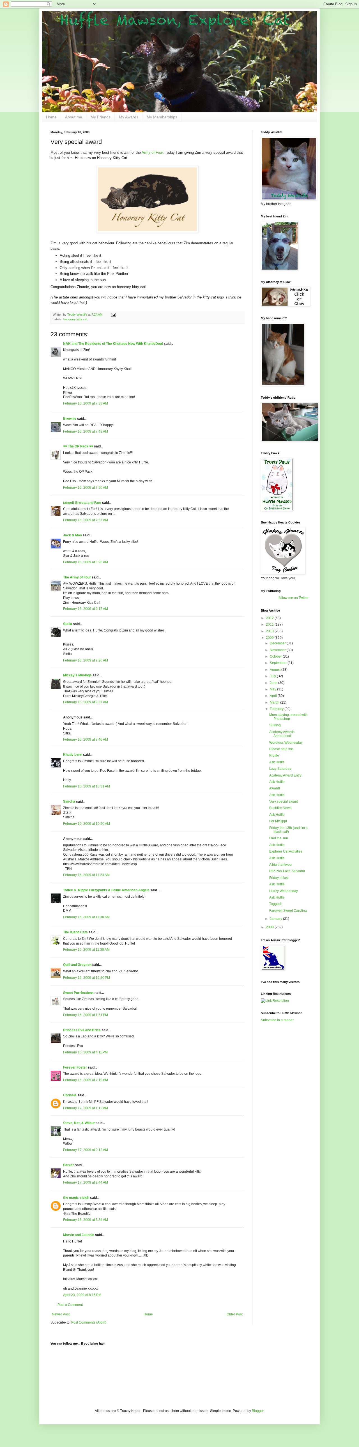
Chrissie (70, 1095)
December (278, 643)
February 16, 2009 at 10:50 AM (86, 824)
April (274, 696)
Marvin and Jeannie (78, 1235)
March (275, 702)
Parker (68, 1165)
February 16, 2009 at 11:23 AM (86, 875)
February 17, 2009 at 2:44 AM (85, 1182)
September (278, 663)
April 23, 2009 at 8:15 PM (82, 1295)
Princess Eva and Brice (82, 1030)
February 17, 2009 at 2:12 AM (85, 1150)
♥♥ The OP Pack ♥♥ (78, 446)
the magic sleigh (76, 1198)
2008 (270, 927)
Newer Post (61, 1314)
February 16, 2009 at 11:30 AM (86, 917)
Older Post (235, 1314)
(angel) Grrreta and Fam (82, 503)
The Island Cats (75, 932)
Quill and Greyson (77, 965)
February (277, 709)
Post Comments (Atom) (88, 1322)
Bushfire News (280, 808)
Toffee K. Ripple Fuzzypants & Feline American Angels (106, 890)
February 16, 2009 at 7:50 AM (85, 488)
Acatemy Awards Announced (281, 734)
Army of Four (152, 152)
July (273, 676)
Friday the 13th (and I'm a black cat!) (288, 830)
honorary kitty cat (75, 319)
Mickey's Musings (77, 675)
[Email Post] (113, 314)
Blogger (258, 1411)
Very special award (283, 801)
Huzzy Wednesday (283, 891)
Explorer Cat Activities (285, 851)
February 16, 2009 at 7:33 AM (85, 403)
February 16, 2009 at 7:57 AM (85, 520)
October (276, 656)
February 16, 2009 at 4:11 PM (85, 1052)
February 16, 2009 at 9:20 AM (85, 660)
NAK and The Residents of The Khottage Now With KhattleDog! (113, 344)
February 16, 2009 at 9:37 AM (85, 702)
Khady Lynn (72, 755)
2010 (270, 631)
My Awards (128, 117)
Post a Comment (70, 1305)
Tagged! (275, 904)
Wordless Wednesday (286, 743)
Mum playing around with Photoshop (288, 717)
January (276, 919)
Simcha (69, 801)
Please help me (281, 749)
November (278, 650)
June (274, 683)
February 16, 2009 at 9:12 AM (85, 609)
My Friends (101, 117)
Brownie (69, 419)
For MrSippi (278, 821)
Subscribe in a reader (277, 1020)
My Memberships (162, 117)
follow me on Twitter (294, 598)
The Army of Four (77, 577)
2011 (270, 624)
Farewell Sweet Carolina (288, 911)
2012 (270, 618)
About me (73, 117)
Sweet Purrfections (78, 993)
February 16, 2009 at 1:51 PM (85, 1015)
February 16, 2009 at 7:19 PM (85, 1080)
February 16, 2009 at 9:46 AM (85, 739)
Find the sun (278, 838)
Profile (274, 755)
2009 (270, 638)
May (273, 689)
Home (51, 117)
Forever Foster (75, 1067)
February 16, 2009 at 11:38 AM (86, 950)
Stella (67, 624)
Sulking (275, 725)
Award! (274, 788)
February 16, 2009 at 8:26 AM (85, 562)
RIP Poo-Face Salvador (287, 871)
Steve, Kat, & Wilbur (79, 1123)
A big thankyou (280, 865)
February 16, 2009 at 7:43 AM (85, 431)
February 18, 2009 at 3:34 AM (85, 1220)
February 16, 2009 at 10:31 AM (86, 786)
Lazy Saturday (280, 769)
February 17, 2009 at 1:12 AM (85, 1108)
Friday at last (279, 878)
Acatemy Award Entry (285, 775)
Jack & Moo (72, 535)
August (275, 670)
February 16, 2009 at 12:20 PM (86, 978)
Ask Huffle (277, 762)
